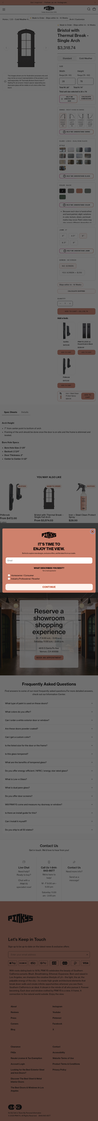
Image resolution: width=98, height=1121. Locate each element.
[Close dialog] (92, 531)
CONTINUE (49, 587)
